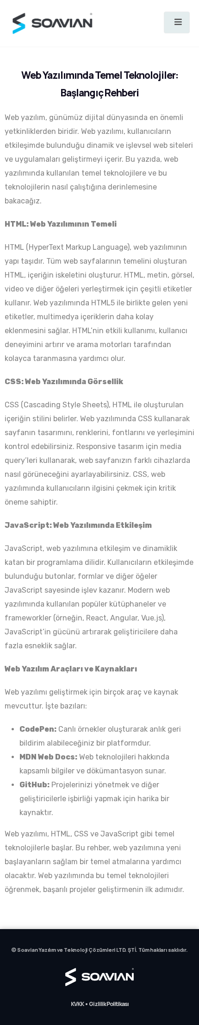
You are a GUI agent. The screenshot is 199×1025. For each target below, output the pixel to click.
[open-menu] (177, 22)
